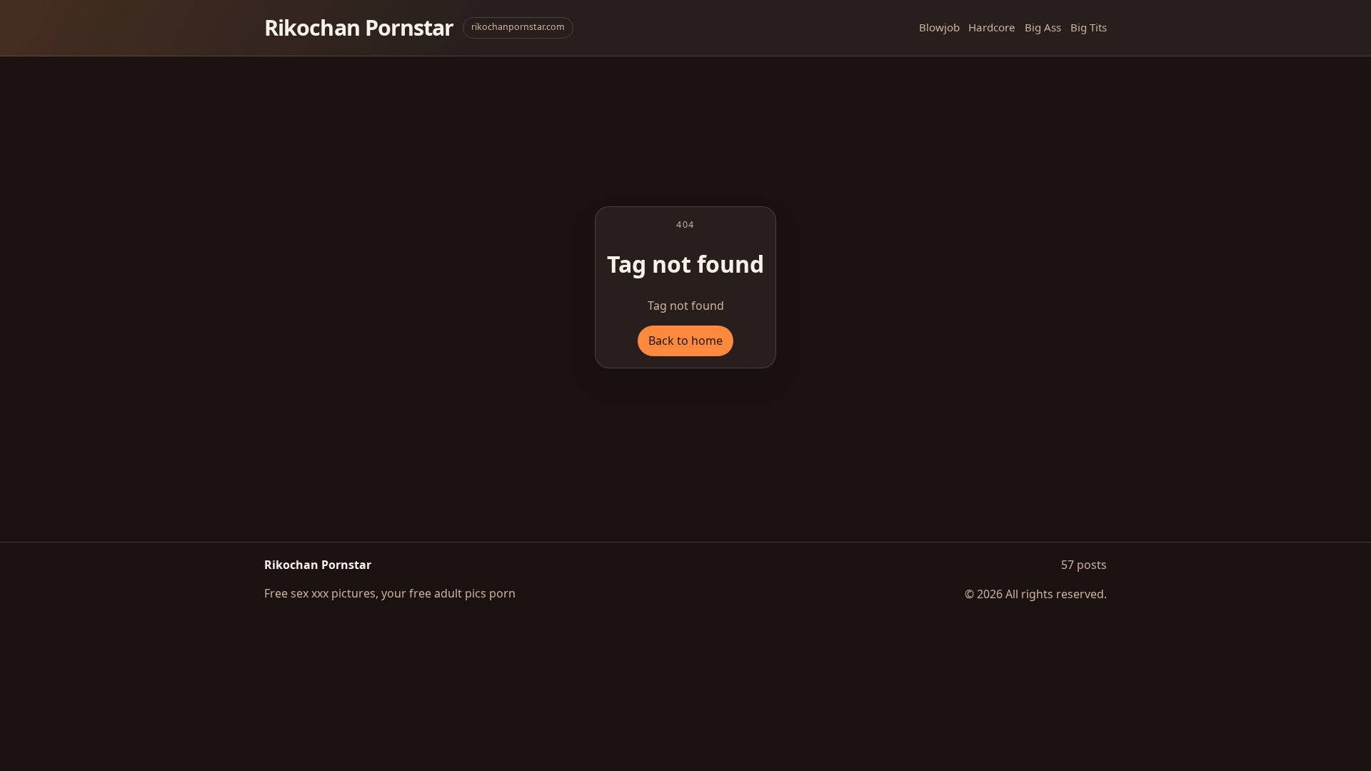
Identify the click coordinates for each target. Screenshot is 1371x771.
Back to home (685, 340)
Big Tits (1088, 27)
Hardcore (991, 27)
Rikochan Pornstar (359, 27)
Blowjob (939, 27)
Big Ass (1043, 27)
